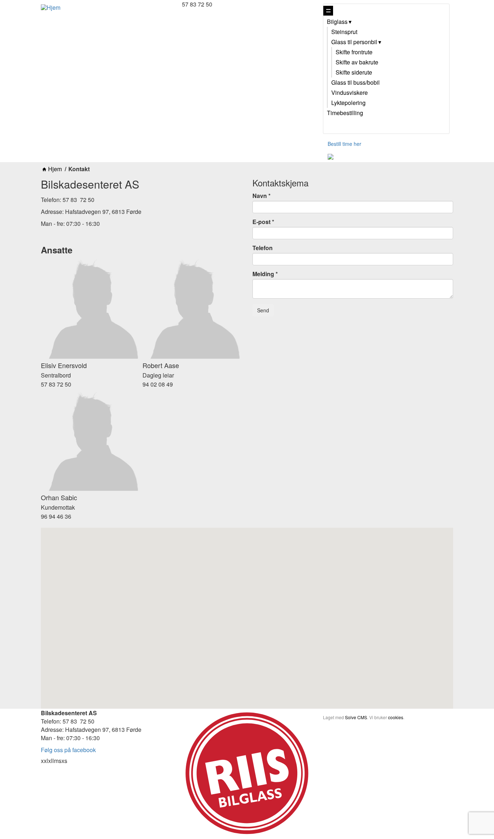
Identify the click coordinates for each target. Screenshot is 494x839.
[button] (247, 610)
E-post (261, 222)
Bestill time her (344, 143)
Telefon (262, 248)
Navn (259, 196)
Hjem (55, 169)
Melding (263, 274)
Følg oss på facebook (68, 750)
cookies (395, 717)
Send (263, 310)
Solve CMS (356, 717)
